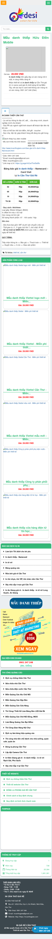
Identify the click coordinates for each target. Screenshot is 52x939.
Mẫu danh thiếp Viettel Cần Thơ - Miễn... (26, 391)
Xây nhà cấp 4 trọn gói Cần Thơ (19, 584)
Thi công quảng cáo (12, 672)
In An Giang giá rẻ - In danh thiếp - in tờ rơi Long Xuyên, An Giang (25, 591)
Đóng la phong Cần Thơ (15, 746)
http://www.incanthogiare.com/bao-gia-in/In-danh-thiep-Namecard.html (24, 149)
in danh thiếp (26, 168)
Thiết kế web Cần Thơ (21, 930)
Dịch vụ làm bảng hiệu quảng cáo (19, 733)
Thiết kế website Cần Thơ (17, 784)
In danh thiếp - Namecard (16, 557)
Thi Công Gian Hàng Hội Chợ (18, 727)
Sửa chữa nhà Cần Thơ (15, 683)
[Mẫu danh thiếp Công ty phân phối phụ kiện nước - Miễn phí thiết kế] (26, 466)
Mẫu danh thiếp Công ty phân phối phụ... (26, 483)
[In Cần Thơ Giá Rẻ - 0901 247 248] (24, 15)
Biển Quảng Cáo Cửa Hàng (17, 705)
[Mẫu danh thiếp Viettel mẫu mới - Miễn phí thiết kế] (26, 420)
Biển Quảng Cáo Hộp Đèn (16, 700)
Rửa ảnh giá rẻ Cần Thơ (15, 573)
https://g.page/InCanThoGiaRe (27, 163)
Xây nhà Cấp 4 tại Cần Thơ (16, 765)
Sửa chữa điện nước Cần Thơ (18, 689)
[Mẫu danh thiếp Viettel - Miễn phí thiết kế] (26, 328)
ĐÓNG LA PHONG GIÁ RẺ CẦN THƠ (21, 790)
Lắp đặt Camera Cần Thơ (16, 752)
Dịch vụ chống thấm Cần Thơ (18, 678)
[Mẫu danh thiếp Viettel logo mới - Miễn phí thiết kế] (26, 282)
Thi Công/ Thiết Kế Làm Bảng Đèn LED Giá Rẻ (25, 711)
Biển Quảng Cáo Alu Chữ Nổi (18, 694)
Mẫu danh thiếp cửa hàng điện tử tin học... (27, 529)
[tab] (5, 110)
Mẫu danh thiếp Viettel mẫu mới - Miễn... (27, 437)
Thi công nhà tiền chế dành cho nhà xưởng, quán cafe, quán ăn (26, 740)
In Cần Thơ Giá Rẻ (27, 175)
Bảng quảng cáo (12, 568)
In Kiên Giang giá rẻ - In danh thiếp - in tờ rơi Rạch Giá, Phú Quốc (23, 759)
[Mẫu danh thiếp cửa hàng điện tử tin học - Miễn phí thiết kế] (26, 512)
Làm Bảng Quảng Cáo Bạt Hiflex (19, 722)
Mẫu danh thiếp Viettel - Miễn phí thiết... (27, 345)
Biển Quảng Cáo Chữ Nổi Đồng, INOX (21, 716)
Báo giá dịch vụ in (11, 546)
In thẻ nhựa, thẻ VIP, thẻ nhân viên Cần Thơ (24, 579)
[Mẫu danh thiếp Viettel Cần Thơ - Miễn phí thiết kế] (26, 374)
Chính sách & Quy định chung (19, 795)
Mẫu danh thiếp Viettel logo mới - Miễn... (27, 299)
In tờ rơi (8, 562)
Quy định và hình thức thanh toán (21, 801)
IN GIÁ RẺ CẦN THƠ (26, 925)
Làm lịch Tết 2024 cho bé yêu (18, 551)
